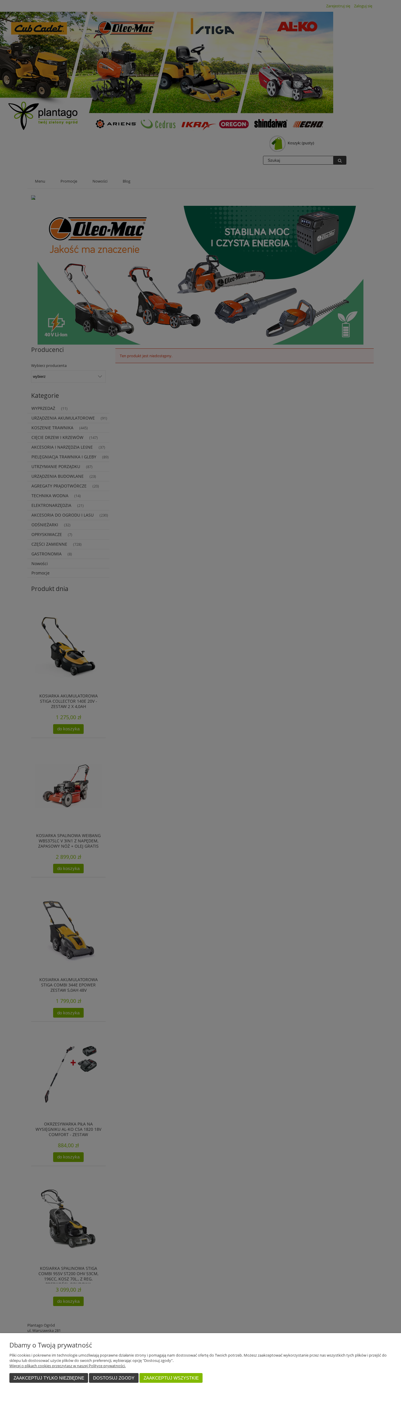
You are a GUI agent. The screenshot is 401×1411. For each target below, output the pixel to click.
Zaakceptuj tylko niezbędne (49, 1377)
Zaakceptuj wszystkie (171, 1377)
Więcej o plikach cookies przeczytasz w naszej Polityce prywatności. (67, 1365)
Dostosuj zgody (113, 1377)
